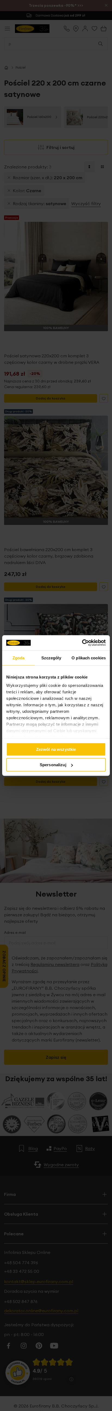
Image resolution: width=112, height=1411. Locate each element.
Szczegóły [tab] (51, 657)
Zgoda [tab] (19, 657)
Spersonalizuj (53, 764)
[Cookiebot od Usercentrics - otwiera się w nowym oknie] (82, 642)
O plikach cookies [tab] (88, 657)
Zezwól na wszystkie (56, 749)
